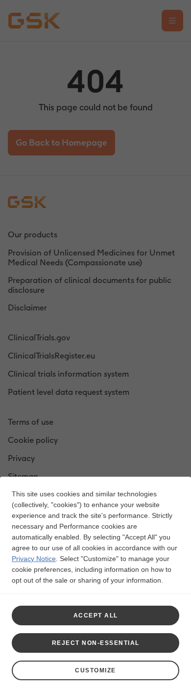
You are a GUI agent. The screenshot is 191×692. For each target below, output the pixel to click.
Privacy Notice (34, 559)
